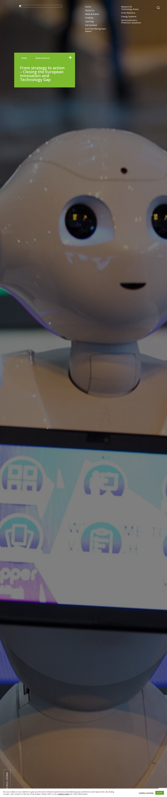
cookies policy (63, 794)
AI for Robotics (128, 12)
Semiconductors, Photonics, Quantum (131, 21)
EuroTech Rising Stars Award (95, 30)
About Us (89, 10)
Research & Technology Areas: (130, 8)
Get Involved (91, 25)
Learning (89, 21)
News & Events (92, 14)
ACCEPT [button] (159, 793)
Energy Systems (128, 16)
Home (88, 6)
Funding (89, 17)
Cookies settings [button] (146, 793)
